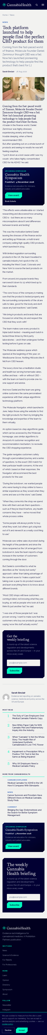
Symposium (7, 990)
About (5, 994)
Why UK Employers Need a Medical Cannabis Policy (25, 764)
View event (13, 195)
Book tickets (10, 201)
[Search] (36, 5)
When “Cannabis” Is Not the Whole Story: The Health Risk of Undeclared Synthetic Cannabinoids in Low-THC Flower (28, 741)
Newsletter (7, 1005)
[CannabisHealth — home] (17, 4)
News (5, 951)
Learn (5, 975)
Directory (6, 985)
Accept (22, 1030)
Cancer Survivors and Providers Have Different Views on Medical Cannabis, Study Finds (25, 798)
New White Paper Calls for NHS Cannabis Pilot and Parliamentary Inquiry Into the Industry (27, 728)
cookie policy (7, 1024)
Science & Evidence (11, 955)
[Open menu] (42, 4)
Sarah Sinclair (8, 72)
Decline (8, 1030)
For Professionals (10, 965)
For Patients (7, 960)
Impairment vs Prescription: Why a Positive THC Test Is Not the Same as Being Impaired (28, 754)
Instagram (6, 1010)
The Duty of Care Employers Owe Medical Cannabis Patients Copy (28, 717)
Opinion (6, 980)
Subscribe (14, 670)
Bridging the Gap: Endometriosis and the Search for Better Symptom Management (24, 812)
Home (5, 15)
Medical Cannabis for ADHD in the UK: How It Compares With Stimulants (25, 784)
